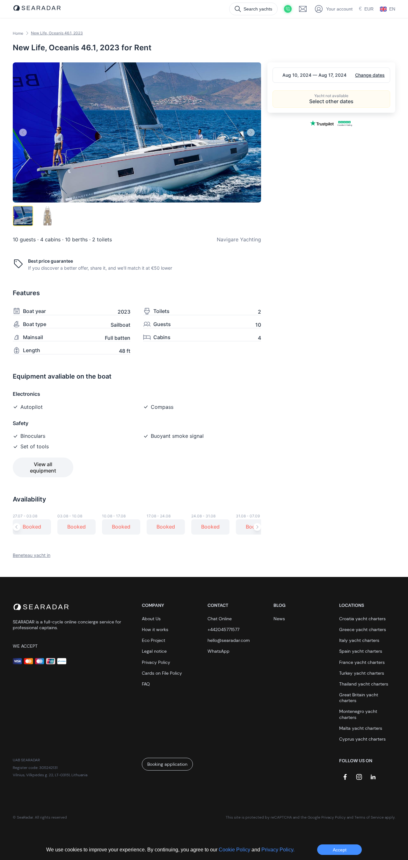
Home (18, 33)
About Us (151, 619)
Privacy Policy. (278, 849)
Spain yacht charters (360, 651)
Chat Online (220, 619)
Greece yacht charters (362, 629)
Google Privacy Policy (327, 817)
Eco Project (153, 640)
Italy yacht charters (359, 640)
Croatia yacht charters (362, 619)
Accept (339, 849)
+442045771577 (223, 629)
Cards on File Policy (162, 673)
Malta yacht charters (360, 728)
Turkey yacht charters (361, 673)
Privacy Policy (156, 662)
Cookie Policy (235, 849)
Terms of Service (369, 817)
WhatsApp (218, 651)
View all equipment (43, 467)
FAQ (146, 684)
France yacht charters (362, 662)
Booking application (167, 764)
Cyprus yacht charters (362, 739)
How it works (155, 629)
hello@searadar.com (229, 640)
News (279, 619)
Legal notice (154, 651)
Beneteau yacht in (31, 555)
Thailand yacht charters (363, 684)
